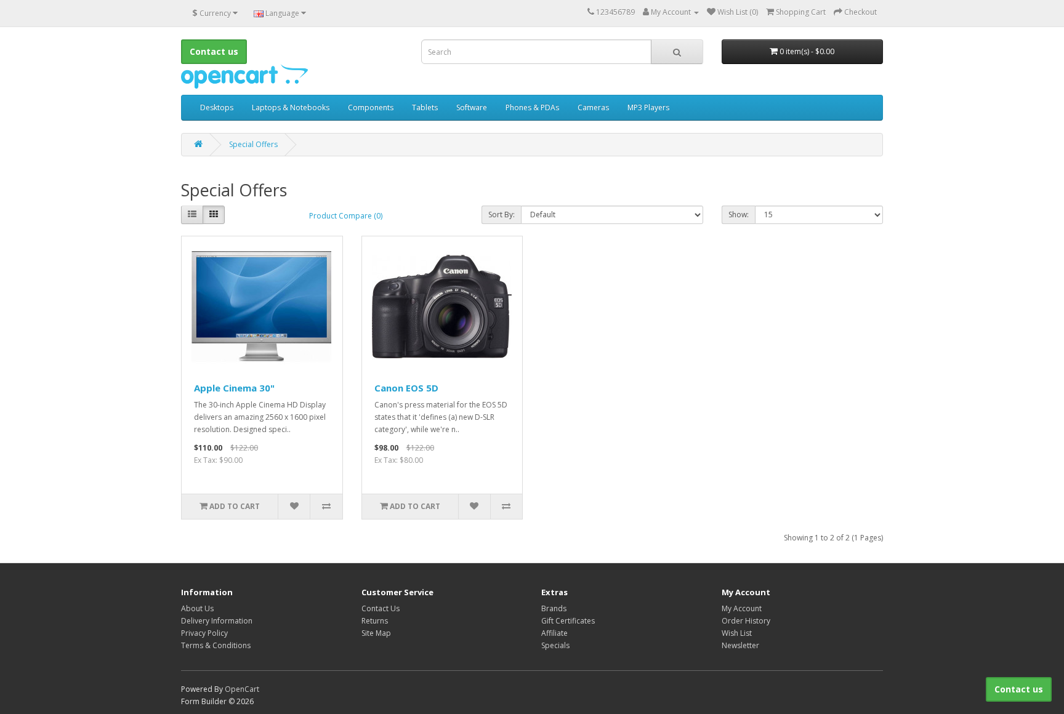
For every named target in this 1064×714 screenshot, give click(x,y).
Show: (738, 214)
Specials (555, 645)
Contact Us (380, 608)
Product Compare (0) (345, 216)
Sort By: (501, 214)
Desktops (216, 107)
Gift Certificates (568, 621)
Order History (746, 621)
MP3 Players (648, 107)
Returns (374, 621)
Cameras (593, 107)
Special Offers (253, 144)
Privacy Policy (204, 633)
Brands (553, 608)
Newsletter (740, 645)
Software (471, 107)
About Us (197, 608)
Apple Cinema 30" (234, 388)
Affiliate (554, 633)
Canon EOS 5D (406, 388)
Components (370, 107)
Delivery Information (216, 621)
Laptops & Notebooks (290, 107)
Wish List (737, 633)
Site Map (376, 633)
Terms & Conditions (216, 645)
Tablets (425, 107)
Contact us (1018, 689)
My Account (742, 608)
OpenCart (242, 689)
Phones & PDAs (532, 107)
